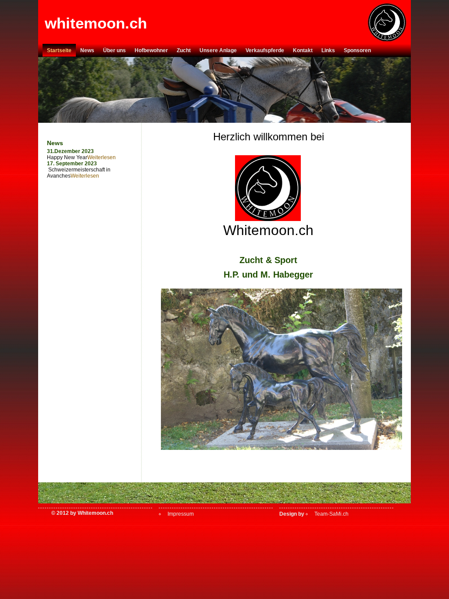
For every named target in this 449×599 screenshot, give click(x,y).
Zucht (184, 50)
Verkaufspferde (265, 50)
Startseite (59, 50)
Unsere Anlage (218, 50)
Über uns (114, 50)
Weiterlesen (101, 157)
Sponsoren (357, 50)
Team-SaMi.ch (331, 514)
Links (328, 50)
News (87, 50)
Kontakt (303, 50)
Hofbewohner (151, 50)
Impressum (180, 514)
